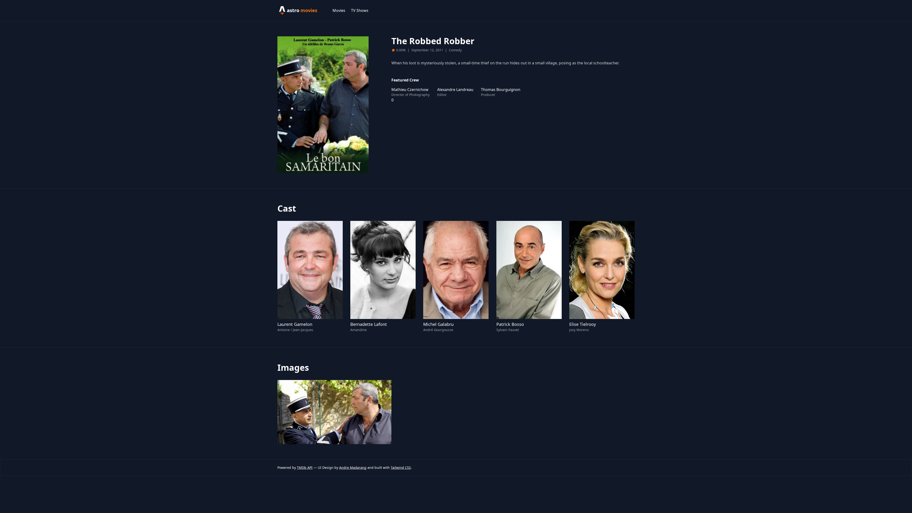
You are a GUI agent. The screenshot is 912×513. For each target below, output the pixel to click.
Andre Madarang (352, 467)
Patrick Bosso (510, 324)
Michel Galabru (438, 324)
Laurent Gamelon (294, 324)
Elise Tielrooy (582, 324)
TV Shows (359, 10)
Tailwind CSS (401, 467)
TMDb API (305, 467)
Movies (338, 10)
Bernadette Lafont (368, 324)
